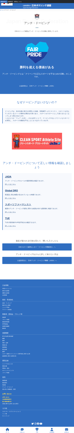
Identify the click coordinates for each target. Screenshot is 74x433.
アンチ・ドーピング (7, 387)
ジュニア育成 (5, 307)
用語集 (4, 385)
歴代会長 (4, 349)
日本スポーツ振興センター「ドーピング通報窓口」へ (37, 247)
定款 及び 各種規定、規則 (9, 389)
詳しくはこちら (10, 184)
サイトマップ (5, 416)
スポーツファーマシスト (18, 204)
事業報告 (4, 347)
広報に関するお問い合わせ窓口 (10, 403)
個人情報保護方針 (7, 401)
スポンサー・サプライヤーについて (11, 411)
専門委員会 (5, 324)
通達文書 (4, 366)
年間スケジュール (7, 288)
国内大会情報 (5, 290)
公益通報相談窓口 (7, 399)
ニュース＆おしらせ (7, 363)
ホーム (1, 10)
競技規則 (4, 382)
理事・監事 (5, 342)
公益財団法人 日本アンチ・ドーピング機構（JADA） (37, 86)
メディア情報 (5, 372)
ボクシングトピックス (8, 370)
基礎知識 (4, 380)
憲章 (3, 340)
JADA (8, 176)
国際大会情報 (5, 293)
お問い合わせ (5, 397)
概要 (3, 338)
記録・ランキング (7, 303)
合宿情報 (4, 295)
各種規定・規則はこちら (15, 1)
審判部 (4, 328)
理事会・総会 (5, 368)
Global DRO (11, 190)
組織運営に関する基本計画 (9, 356)
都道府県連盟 (5, 321)
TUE (7, 218)
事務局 (4, 317)
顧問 (3, 351)
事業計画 (4, 345)
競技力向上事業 (6, 305)
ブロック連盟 (5, 319)
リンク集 (4, 413)
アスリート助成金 (7, 309)
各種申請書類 (5, 326)
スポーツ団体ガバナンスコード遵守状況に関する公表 (16, 353)
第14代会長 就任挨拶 (7, 336)
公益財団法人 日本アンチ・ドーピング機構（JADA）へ (37, 260)
